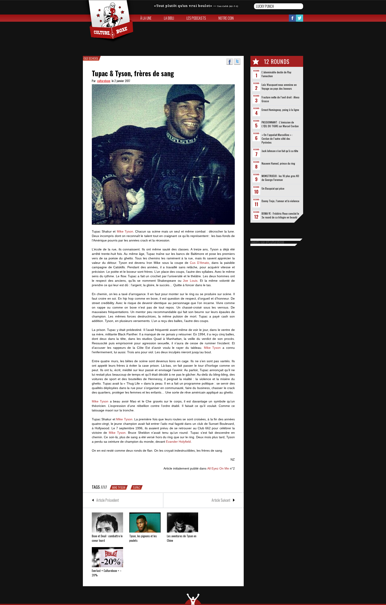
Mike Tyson (118, 487)
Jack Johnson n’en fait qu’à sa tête (280, 151)
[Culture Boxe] (108, 21)
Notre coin (226, 18)
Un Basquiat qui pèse (273, 188)
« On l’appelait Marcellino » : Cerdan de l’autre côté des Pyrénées (277, 138)
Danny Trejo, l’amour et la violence (280, 201)
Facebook (292, 18)
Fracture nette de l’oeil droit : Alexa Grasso (280, 99)
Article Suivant (221, 500)
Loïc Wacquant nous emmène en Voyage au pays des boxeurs (279, 86)
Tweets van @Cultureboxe (267, 242)
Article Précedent (107, 500)
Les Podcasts (196, 18)
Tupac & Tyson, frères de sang (133, 73)
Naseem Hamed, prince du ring (278, 163)
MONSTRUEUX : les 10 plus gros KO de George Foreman (280, 178)
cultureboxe (103, 80)
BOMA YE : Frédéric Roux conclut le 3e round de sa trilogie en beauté (280, 215)
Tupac (136, 487)
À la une (145, 18)
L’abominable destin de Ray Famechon (276, 74)
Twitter (299, 18)
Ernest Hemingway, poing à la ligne (280, 110)
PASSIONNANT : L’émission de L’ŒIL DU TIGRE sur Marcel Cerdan (280, 124)
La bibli (169, 18)
